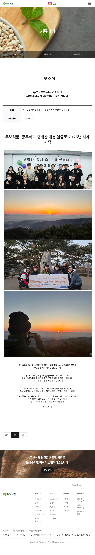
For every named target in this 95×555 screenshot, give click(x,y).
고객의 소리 (47, 54)
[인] (50, 3)
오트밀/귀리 (54, 499)
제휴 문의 (77, 54)
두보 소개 (38, 494)
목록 (14, 435)
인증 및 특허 (39, 507)
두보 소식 (17, 54)
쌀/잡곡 (52, 507)
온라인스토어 (81, 494)
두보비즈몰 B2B (80, 513)
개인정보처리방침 (19, 531)
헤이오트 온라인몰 (80, 506)
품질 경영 (38, 511)
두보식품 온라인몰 (80, 500)
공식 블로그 (67, 511)
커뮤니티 (66, 494)
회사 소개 (38, 499)
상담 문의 (47, 470)
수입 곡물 (53, 519)
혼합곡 (52, 503)
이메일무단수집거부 (35, 531)
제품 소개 (53, 494)
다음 (23, 435)
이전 (6, 435)
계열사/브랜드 (39, 515)
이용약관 (6, 531)
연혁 (36, 503)
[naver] (54, 3)
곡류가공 (53, 515)
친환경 (52, 511)
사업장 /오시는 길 (38, 520)
